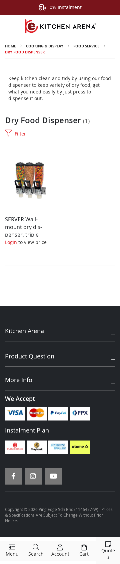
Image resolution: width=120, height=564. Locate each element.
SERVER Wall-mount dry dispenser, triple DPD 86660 (23, 231)
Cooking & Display (44, 45)
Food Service (86, 45)
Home (10, 45)
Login (11, 242)
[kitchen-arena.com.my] (60, 26)
